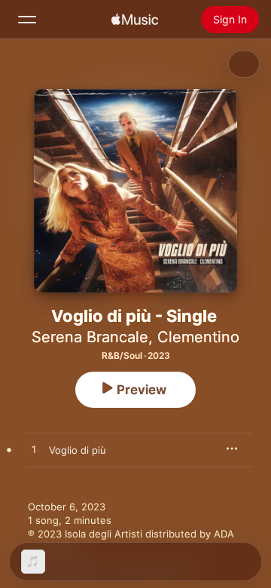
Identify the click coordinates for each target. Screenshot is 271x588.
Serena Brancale (90, 337)
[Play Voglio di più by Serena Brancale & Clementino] (34, 450)
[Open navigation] (27, 19)
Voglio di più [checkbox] (77, 450)
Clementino (198, 337)
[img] (134, 19)
